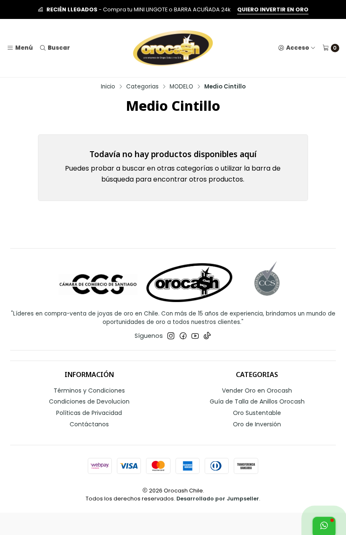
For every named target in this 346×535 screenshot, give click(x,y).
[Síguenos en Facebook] (183, 336)
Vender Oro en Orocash (257, 390)
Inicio (108, 87)
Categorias (142, 87)
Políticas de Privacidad (89, 413)
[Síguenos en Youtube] (195, 336)
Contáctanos (89, 424)
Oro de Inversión (257, 424)
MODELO (181, 87)
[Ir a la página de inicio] (173, 48)
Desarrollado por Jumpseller (217, 498)
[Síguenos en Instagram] (171, 336)
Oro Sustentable (257, 413)
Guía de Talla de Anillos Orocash (257, 401)
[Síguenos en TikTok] (207, 336)
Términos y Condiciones (89, 390)
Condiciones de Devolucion (89, 401)
